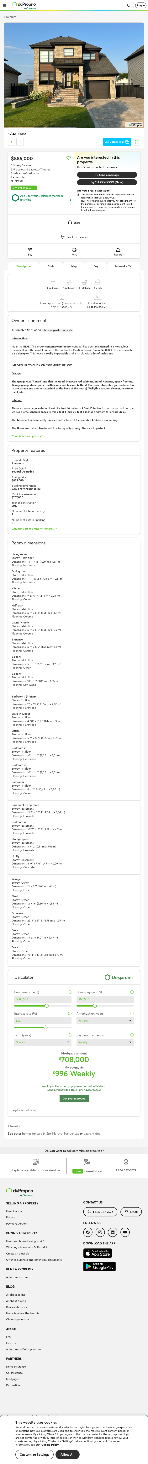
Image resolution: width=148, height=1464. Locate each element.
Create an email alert (18, 1253)
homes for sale (32, 1133)
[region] (74, 1439)
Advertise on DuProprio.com (23, 1349)
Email (134, 1212)
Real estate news (16, 1307)
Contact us (93, 1202)
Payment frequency (90, 1035)
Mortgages (12, 1379)
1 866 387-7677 (103, 1212)
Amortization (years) (90, 1013)
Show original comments (57, 330)
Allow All (68, 1454)
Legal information (22, 1110)
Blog (10, 1287)
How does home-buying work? (25, 1241)
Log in (141, 5)
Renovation (13, 1385)
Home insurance (16, 1366)
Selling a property (22, 1203)
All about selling (15, 1294)
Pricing (10, 1217)
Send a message (109, 175)
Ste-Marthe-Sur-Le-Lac (62, 1133)
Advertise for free (17, 1277)
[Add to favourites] (68, 158)
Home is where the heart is (22, 1313)
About (11, 1329)
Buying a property (21, 1233)
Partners (14, 1358)
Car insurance (14, 1373)
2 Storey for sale (21, 165)
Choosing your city (17, 1319)
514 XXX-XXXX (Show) (109, 182)
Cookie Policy (50, 1444)
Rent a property (20, 1269)
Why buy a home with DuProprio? (26, 1247)
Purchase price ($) (26, 992)
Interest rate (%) (25, 1013)
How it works (14, 1211)
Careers (11, 1343)
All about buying (16, 1301)
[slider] (47, 1006)
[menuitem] (44, 1214)
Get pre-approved (74, 1098)
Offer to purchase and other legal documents (34, 1259)
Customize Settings (34, 1454)
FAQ (9, 1337)
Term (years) (22, 1035)
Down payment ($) (89, 992)
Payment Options (17, 1223)
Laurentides (92, 1133)
